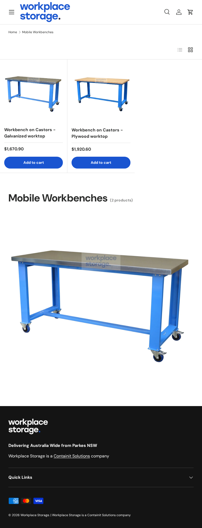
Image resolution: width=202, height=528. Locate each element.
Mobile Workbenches (37, 32)
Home (12, 32)
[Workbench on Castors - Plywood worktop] (101, 93)
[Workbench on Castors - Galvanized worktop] (33, 93)
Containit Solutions (72, 456)
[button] (190, 12)
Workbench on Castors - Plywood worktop (97, 133)
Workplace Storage (35, 515)
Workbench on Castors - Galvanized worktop (29, 133)
